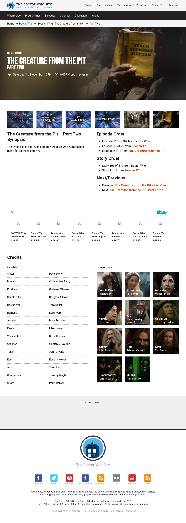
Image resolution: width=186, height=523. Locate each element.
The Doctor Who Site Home (64, 510)
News (88, 5)
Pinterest (69, 484)
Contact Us (117, 510)
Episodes (50, 15)
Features (174, 5)
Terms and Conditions (95, 510)
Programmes (33, 15)
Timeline (141, 5)
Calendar (65, 15)
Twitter (54, 484)
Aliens (95, 15)
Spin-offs (157, 5)
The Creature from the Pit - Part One (140, 185)
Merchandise (104, 5)
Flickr (116, 484)
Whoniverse (14, 15)
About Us (131, 510)
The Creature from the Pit (69, 23)
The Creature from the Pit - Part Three (136, 190)
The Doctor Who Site (93, 465)
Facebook (38, 484)
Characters (81, 15)
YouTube (132, 484)
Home (10, 23)
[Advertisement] (95, 415)
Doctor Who (124, 5)
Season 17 (44, 23)
